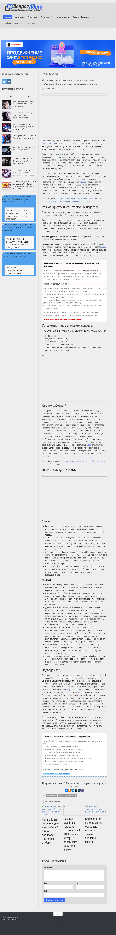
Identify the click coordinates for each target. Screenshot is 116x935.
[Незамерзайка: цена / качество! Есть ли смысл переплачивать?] (6, 139)
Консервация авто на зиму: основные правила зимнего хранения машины (93, 830)
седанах (71, 143)
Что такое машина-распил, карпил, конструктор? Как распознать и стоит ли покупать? (24, 172)
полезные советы (71, 795)
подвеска (61, 795)
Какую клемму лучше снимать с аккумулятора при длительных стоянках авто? (24, 126)
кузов (88, 445)
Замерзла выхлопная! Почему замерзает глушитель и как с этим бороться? (23, 103)
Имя (46, 883)
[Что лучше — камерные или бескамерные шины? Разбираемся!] (6, 161)
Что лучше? (32, 17)
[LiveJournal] (79, 790)
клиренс (83, 182)
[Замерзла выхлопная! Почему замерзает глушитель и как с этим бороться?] (6, 104)
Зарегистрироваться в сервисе (56, 773)
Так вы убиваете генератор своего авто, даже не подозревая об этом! (22, 115)
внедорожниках (48, 143)
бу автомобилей (74, 689)
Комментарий (49, 868)
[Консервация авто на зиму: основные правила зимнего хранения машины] (96, 810)
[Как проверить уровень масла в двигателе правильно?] (6, 150)
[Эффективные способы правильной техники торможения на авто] (19, 260)
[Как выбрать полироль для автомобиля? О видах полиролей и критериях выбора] (52, 810)
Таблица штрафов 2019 (13, 23)
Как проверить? (46, 17)
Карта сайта (30, 23)
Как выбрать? (19, 17)
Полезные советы (62, 17)
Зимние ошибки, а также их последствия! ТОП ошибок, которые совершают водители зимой (72, 834)
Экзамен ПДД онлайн (81, 17)
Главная (8, 17)
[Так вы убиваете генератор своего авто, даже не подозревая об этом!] (6, 116)
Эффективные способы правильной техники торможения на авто (15, 270)
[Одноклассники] (69, 790)
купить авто (59, 154)
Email (78, 883)
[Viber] (82, 790)
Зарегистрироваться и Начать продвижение (62, 319)
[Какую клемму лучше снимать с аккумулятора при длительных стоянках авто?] (6, 127)
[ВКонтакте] (66, 790)
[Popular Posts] (10, 96)
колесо (103, 247)
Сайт (46, 891)
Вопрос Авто (8, 920)
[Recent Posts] (27, 96)
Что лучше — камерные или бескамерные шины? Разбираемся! (22, 161)
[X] (76, 790)
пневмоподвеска (52, 795)
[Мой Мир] (72, 790)
